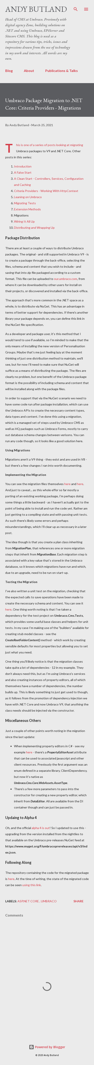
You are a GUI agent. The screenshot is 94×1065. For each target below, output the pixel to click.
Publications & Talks (61, 70)
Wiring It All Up (24, 221)
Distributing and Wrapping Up (34, 227)
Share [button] (78, 901)
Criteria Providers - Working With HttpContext (46, 191)
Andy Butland (36, 9)
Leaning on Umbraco (28, 197)
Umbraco (49, 901)
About (29, 70)
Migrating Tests (25, 203)
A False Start (22, 172)
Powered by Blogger (49, 1047)
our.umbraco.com (65, 279)
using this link (31, 885)
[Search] (75, 7)
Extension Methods (27, 209)
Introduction (22, 166)
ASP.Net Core (28, 901)
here (67, 484)
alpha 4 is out (41, 828)
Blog (9, 70)
